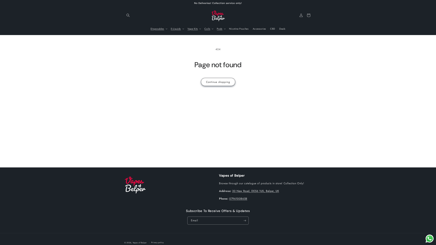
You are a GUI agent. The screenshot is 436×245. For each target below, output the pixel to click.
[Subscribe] (244, 221)
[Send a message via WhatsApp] (429, 238)
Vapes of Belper (140, 242)
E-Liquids (176, 28)
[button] (128, 15)
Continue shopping (218, 82)
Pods (219, 28)
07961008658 (238, 199)
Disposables (157, 28)
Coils (207, 28)
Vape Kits (193, 28)
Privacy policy (157, 242)
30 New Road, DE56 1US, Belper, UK (255, 191)
